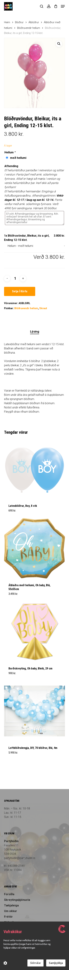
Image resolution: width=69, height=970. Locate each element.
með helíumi (17, 158)
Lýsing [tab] (34, 331)
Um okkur (10, 911)
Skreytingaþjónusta (17, 899)
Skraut (43, 308)
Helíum (10, 152)
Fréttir (8, 916)
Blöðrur (19, 22)
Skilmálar (35, 963)
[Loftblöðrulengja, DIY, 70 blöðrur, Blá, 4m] (34, 711)
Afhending (11, 166)
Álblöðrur (33, 22)
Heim (7, 22)
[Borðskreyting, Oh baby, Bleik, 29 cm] (34, 631)
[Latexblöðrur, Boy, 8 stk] (34, 469)
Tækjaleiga (11, 905)
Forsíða (9, 894)
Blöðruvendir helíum (28, 28)
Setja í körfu (19, 291)
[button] (63, 6)
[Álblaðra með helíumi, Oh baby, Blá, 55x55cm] (34, 548)
